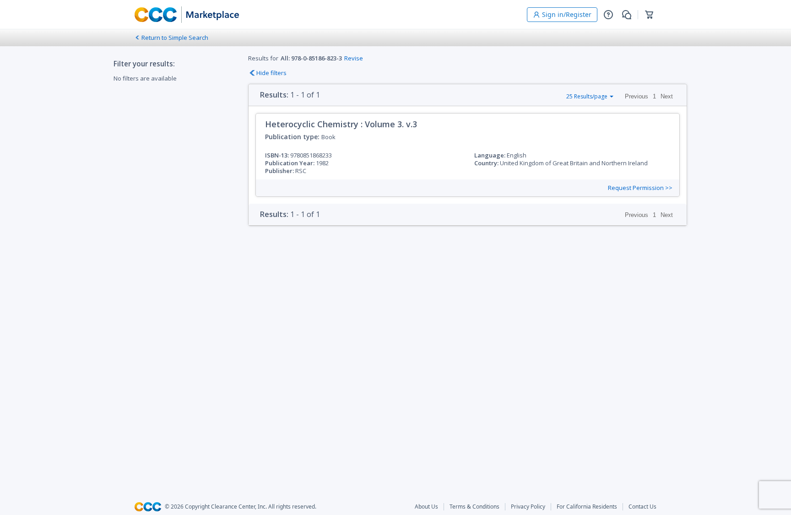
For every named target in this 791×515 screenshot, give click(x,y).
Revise (353, 58)
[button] (608, 14)
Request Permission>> (640, 188)
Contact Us (642, 506)
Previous (636, 96)
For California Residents (587, 506)
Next (667, 96)
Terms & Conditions (474, 506)
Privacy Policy (528, 506)
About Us (426, 506)
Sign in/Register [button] (566, 14)
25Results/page (586, 96)
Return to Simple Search (174, 37)
